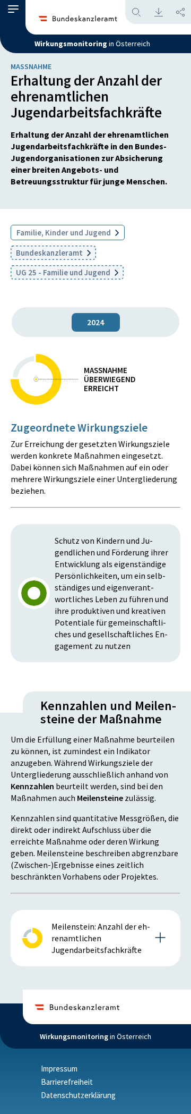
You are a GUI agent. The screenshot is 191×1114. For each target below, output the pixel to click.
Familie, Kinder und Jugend (64, 232)
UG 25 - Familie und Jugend (64, 272)
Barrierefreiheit (67, 1082)
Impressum (59, 1069)
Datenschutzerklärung (78, 1095)
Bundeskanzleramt (50, 253)
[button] (13, 12)
